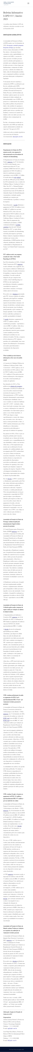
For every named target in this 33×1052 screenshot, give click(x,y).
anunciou (10, 162)
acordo (15, 205)
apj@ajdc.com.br (12, 1029)
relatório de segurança (16, 387)
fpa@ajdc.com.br (17, 137)
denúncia (15, 294)
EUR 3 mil (6, 719)
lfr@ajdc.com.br (12, 1041)
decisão (10, 479)
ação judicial (17, 178)
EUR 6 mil (6, 721)
